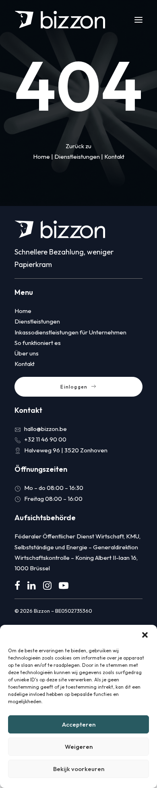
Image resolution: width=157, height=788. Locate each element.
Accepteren (78, 724)
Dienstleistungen (77, 156)
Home (41, 156)
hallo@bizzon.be (45, 429)
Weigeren (79, 746)
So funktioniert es (37, 343)
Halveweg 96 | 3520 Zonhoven (65, 450)
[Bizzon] (59, 20)
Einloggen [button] (73, 387)
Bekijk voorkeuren (78, 769)
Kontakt (114, 156)
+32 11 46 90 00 (45, 439)
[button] (145, 635)
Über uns (26, 353)
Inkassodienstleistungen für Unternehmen (70, 332)
